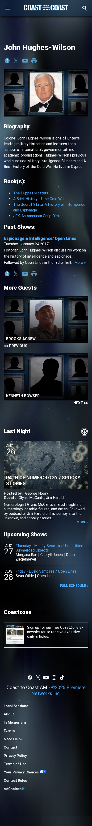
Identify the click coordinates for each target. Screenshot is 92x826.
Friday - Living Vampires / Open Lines (46, 571)
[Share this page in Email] (25, 60)
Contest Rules (15, 780)
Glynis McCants (31, 497)
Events (9, 731)
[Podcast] (84, 431)
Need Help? (13, 739)
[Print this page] (34, 60)
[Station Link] (46, 8)
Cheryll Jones (51, 554)
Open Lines (46, 576)
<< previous (15, 346)
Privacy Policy (15, 756)
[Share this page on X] (16, 60)
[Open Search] (84, 8)
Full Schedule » (74, 586)
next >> (80, 403)
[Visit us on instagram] (54, 677)
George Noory (36, 493)
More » (80, 262)
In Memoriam (15, 722)
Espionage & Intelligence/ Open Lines (40, 238)
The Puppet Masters (30, 193)
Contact (10, 747)
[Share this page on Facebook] (7, 60)
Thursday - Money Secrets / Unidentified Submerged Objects (49, 547)
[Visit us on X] (38, 677)
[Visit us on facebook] (30, 677)
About (9, 714)
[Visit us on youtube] (46, 677)
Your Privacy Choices (21, 772)
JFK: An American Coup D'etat (38, 216)
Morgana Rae (26, 554)
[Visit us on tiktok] (62, 677)
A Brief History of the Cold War (39, 199)
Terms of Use (15, 764)
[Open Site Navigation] (7, 8)
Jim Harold (55, 497)
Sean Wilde (25, 576)
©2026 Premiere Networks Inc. (58, 690)
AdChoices (12, 789)
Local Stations (16, 706)
